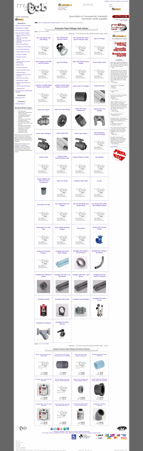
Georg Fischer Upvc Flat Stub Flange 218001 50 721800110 (99, 379)
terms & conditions (87, 432)
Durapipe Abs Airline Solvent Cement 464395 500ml (80, 404)
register (126, 20)
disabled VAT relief (59, 432)
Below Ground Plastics (22, 44)
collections (56, 431)
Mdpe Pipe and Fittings (22, 78)
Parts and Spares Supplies (23, 30)
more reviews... (114, 146)
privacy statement (69, 432)
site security (45, 432)
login (121, 20)
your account (74, 431)
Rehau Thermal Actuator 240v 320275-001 (43, 355)
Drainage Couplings (21, 54)
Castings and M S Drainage (23, 46)
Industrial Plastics (21, 72)
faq (123, 1)
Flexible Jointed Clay (21, 67)
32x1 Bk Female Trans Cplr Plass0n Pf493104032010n (62, 380)
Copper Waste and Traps (23, 51)
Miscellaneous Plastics (22, 80)
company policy (97, 432)
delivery (51, 432)
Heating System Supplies (22, 28)
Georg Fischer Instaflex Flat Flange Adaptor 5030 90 (80, 380)
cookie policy (78, 432)
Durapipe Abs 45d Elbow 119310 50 (99, 404)
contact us (118, 1)
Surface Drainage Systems (23, 86)
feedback (107, 1)
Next (47, 31)
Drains (18, 59)
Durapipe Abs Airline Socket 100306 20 (99, 355)
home (126, 1)
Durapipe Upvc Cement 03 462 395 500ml (43, 380)
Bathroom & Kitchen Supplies (23, 25)
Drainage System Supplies (22, 33)
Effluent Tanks (20, 65)
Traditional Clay (20, 88)
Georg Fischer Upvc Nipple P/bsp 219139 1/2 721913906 (62, 355)
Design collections (20, 103)
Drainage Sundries (21, 57)
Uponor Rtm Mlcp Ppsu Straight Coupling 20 (81, 355)
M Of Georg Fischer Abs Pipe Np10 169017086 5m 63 (62, 404)
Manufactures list (20, 97)
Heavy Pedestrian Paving (23, 70)
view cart (112, 1)
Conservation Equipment (22, 49)
